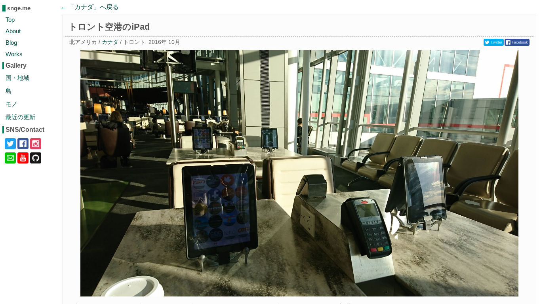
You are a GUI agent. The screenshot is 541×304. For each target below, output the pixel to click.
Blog (11, 42)
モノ (11, 104)
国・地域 (17, 77)
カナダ (110, 42)
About (13, 31)
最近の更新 (20, 117)
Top (10, 19)
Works (14, 54)
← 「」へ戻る (89, 7)
